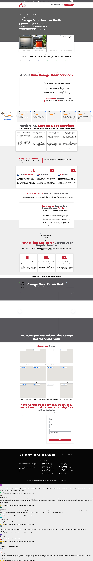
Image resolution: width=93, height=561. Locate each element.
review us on (7, 119)
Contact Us (71, 6)
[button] (27, 29)
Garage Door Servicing (53, 50)
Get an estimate (55, 4)
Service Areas (56, 6)
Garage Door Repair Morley (39, 382)
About (39, 6)
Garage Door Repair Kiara (53, 364)
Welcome (35, 6)
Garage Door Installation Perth (38, 133)
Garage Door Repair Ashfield (67, 382)
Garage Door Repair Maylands (53, 399)
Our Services (43, 6)
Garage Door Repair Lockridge (67, 364)
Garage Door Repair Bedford (26, 399)
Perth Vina (47, 126)
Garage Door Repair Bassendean (53, 382)
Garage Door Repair (26, 50)
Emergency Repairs (49, 6)
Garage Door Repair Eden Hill (40, 364)
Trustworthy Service (46, 193)
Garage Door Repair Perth (23, 132)
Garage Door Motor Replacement (67, 50)
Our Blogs (66, 6)
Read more (23, 147)
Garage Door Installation (39, 50)
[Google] (72, 1)
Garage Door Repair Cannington (66, 399)
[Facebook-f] (71, 1)
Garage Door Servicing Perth (54, 133)
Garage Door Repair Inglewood (40, 399)
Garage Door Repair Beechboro (26, 382)
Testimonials (61, 6)
